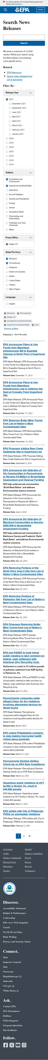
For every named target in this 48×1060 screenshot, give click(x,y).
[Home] (22, 10)
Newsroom (8, 971)
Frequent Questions (13, 1025)
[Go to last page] (29, 836)
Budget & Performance (14, 913)
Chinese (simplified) (34, 853)
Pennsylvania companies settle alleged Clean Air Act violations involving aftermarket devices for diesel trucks (22, 703)
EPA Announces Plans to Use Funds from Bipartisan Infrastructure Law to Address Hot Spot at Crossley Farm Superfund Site (23, 389)
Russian (28, 866)
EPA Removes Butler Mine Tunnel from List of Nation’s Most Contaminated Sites (22, 423)
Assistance (8, 849)
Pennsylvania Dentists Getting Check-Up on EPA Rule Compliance (24, 763)
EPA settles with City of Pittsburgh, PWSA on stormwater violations (23, 813)
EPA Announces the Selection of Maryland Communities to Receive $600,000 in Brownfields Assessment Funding (23, 524)
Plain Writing (10, 937)
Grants (6, 927)
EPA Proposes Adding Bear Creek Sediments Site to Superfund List (23, 450)
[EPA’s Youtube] (17, 1045)
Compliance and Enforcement (19, 321)
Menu (40, 10)
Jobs (5, 967)
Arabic (6, 853)
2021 (36, 325)
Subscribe (8, 981)
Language (10, 297)
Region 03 (11, 317)
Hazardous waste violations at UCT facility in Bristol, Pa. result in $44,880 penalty (23, 786)
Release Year (12, 92)
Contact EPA (9, 1006)
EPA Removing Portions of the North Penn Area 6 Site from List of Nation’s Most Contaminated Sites (23, 571)
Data (5, 957)
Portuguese (8, 866)
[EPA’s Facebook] (5, 1045)
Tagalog (6, 871)
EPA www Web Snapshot (15, 922)
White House (9, 990)
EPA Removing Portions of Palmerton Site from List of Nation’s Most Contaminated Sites (24, 599)
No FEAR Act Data (12, 932)
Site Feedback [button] (10, 1030)
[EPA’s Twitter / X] (11, 1045)
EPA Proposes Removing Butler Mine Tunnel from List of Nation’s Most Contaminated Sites (22, 627)
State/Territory (13, 252)
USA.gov (7, 986)
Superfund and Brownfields (18, 325)
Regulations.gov (11, 976)
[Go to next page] (24, 836)
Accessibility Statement (14, 908)
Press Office (12, 237)
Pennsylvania (25, 313)
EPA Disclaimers (11, 1011)
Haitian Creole (9, 862)
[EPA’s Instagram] (24, 1045)
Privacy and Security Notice (17, 941)
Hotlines (7, 1016)
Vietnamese (30, 871)
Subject (9, 172)
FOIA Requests (10, 1020)
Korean (28, 862)
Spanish (28, 849)
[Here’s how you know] (24, 3)
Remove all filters (11, 328)
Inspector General (12, 962)
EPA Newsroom (14, 72)
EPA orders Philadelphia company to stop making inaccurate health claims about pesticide (23, 736)
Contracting (9, 918)
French (28, 858)
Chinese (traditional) (12, 858)
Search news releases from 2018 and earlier (19, 78)
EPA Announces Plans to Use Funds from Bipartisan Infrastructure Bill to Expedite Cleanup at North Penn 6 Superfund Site (24, 351)
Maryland (11, 313)
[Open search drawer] (5, 9)
